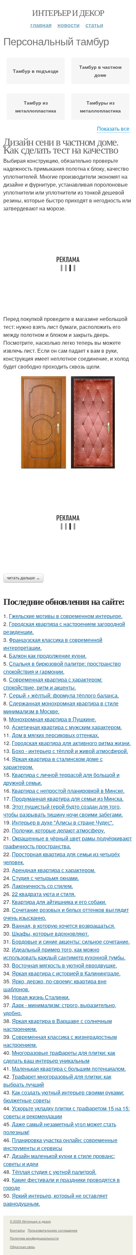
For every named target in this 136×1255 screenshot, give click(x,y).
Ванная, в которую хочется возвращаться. (63, 925)
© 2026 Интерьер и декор (30, 1221)
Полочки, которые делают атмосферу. (58, 830)
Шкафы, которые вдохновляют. (50, 933)
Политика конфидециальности (34, 1238)
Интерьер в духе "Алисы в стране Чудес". (63, 822)
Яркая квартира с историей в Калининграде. (66, 973)
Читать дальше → (23, 578)
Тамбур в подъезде (35, 70)
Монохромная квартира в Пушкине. (52, 719)
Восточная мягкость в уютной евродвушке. (64, 965)
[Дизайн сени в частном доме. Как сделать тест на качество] (68, 422)
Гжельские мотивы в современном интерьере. (65, 616)
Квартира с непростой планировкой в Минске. (68, 790)
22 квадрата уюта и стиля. (44, 894)
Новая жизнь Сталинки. (41, 997)
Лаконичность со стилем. (42, 886)
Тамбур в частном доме (100, 71)
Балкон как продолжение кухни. (47, 655)
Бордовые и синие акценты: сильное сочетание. (71, 941)
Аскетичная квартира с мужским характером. (67, 727)
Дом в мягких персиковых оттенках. (55, 735)
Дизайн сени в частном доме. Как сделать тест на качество (61, 145)
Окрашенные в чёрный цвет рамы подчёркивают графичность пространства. (67, 842)
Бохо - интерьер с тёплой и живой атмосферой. (70, 751)
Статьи (94, 25)
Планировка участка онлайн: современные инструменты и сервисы (60, 1144)
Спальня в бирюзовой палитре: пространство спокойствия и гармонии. (62, 667)
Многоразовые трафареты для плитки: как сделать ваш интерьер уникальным (59, 1056)
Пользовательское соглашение (53, 1230)
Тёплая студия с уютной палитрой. (54, 1172)
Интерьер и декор (68, 12)
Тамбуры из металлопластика (100, 106)
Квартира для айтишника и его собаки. (59, 902)
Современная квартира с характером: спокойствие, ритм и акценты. (52, 683)
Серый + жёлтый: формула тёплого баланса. (64, 695)
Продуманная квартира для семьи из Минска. (67, 798)
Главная (40, 25)
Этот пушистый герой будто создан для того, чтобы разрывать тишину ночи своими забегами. (63, 810)
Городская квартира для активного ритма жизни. (71, 743)
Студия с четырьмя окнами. (45, 878)
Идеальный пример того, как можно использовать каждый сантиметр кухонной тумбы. (64, 953)
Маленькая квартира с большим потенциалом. (69, 1068)
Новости (68, 25)
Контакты (17, 1230)
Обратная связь (22, 1246)
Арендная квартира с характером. (53, 870)
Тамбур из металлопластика (35, 106)
